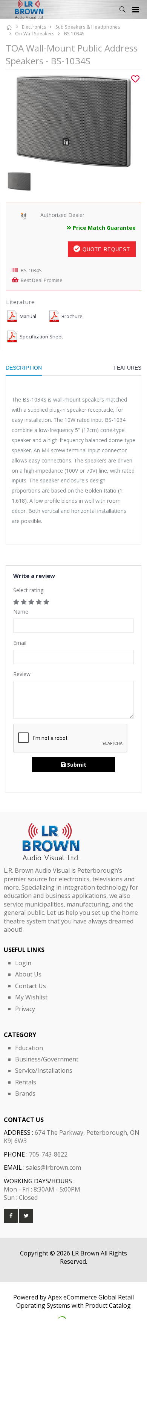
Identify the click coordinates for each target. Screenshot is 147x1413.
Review (22, 674)
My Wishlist (31, 997)
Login (23, 963)
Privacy (25, 1009)
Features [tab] (127, 368)
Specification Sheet (41, 337)
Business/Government (46, 1059)
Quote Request (105, 249)
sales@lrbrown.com (53, 1167)
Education (29, 1048)
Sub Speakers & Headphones (87, 27)
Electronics (34, 27)
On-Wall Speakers (34, 33)
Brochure (72, 316)
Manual (28, 316)
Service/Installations (43, 1070)
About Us (28, 974)
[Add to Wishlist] (135, 78)
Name (20, 611)
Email (19, 642)
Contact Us (30, 986)
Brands (25, 1093)
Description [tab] (24, 368)
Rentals (25, 1082)
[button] (122, 9)
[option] (73, 120)
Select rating (28, 590)
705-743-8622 (48, 1154)
